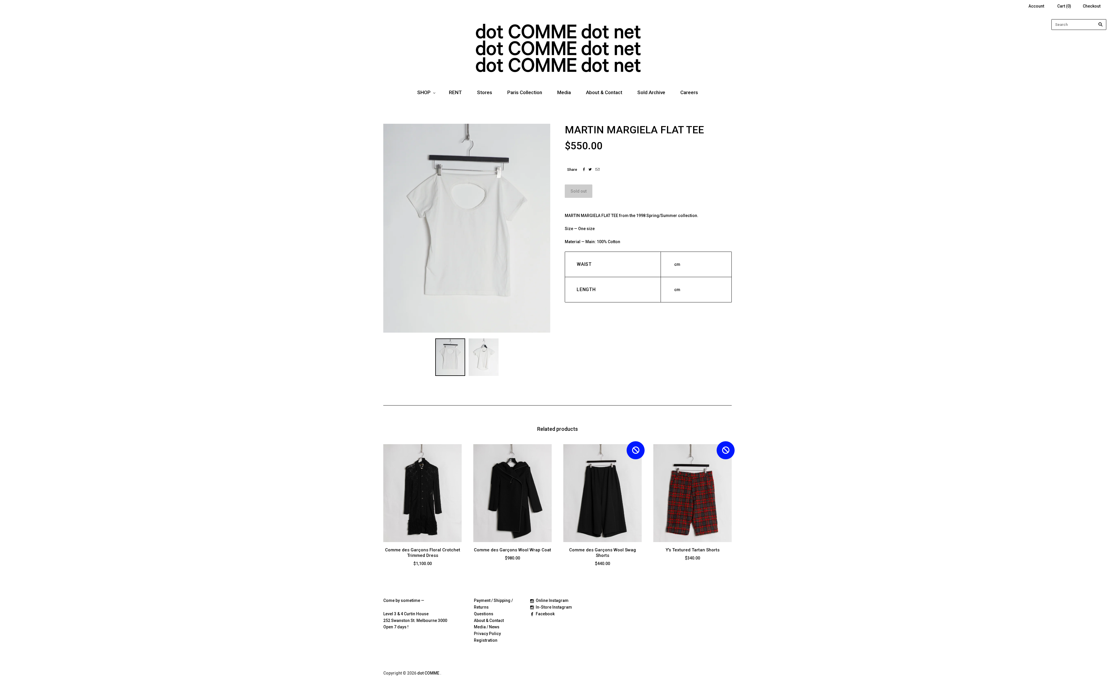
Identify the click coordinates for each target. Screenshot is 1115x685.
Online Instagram (552, 600)
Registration (485, 640)
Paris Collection (524, 92)
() (1064, 6)
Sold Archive (651, 92)
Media (564, 92)
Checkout (1091, 6)
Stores (484, 92)
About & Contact (604, 92)
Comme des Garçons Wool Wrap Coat (512, 550)
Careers (689, 92)
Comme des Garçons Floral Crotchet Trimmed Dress (422, 552)
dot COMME (428, 673)
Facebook (545, 614)
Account (1036, 6)
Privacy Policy (487, 633)
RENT (455, 92)
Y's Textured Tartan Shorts (693, 550)
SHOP (424, 92)
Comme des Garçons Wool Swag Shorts (602, 552)
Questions (483, 614)
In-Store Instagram (554, 607)
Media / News (486, 627)
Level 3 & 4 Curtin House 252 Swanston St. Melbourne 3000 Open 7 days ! (415, 621)
